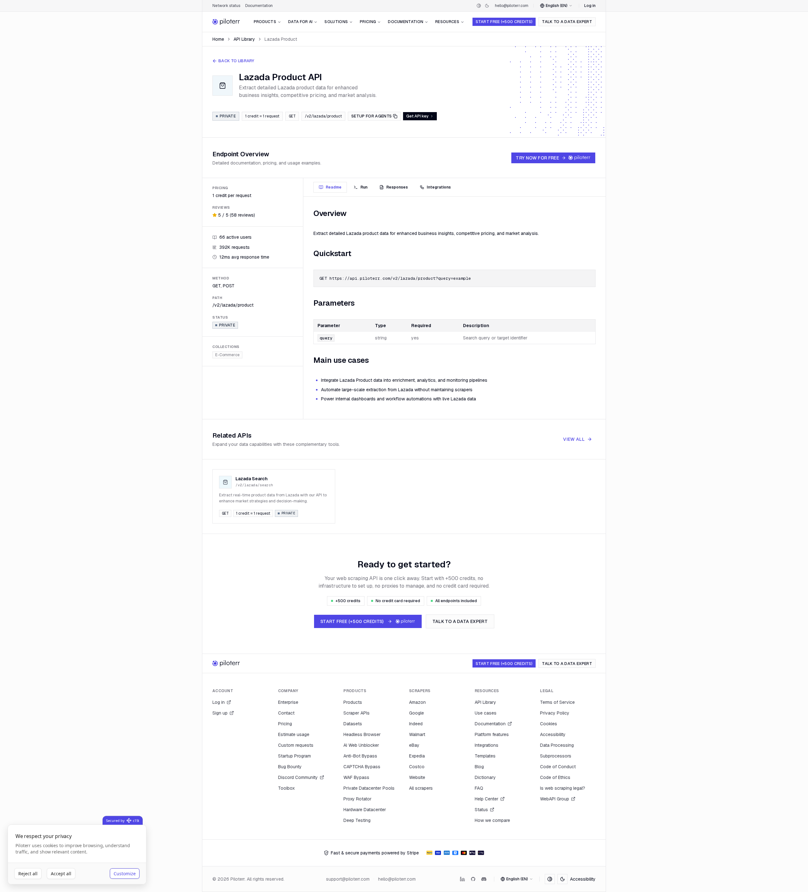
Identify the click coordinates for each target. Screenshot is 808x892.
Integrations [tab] (439, 187)
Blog (479, 766)
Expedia (417, 756)
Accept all (61, 874)
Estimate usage (293, 734)
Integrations (486, 745)
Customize (125, 874)
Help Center (486, 799)
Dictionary (485, 777)
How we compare (492, 820)
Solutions (336, 21)
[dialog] (77, 854)
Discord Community (298, 777)
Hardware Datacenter (364, 809)
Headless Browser (362, 734)
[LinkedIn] (462, 879)
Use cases (485, 713)
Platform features (492, 734)
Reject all (28, 874)
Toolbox (286, 788)
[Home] (226, 21)
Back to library (236, 60)
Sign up (220, 713)
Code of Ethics (555, 777)
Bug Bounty (290, 766)
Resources (447, 21)
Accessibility (553, 734)
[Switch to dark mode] (487, 6)
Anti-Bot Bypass (360, 756)
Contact (286, 713)
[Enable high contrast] (479, 6)
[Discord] (484, 879)
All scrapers (421, 788)
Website (417, 777)
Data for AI (300, 21)
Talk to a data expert (567, 21)
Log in (590, 5)
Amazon (417, 702)
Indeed (416, 724)
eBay (414, 745)
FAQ (479, 788)
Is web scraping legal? (562, 788)
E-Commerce (227, 354)
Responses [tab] (397, 187)
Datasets (352, 724)
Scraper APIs (356, 713)
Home (218, 39)
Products (265, 21)
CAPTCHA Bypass (361, 766)
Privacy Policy (554, 713)
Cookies (548, 724)
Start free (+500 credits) (504, 21)
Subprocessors (555, 756)
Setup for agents (371, 116)
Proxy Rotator (357, 799)
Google (416, 713)
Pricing (368, 21)
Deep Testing (357, 820)
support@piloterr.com (348, 879)
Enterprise (288, 702)
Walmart (417, 734)
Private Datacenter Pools (369, 788)
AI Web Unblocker (361, 745)
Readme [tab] (334, 187)
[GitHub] (473, 879)
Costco (417, 766)
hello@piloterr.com (511, 5)
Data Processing (557, 745)
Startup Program (294, 756)
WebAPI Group (554, 799)
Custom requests (295, 745)
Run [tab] (363, 187)
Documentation (259, 5)
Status (481, 809)
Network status (226, 5)
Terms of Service (557, 702)
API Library (244, 39)
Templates (485, 756)
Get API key (417, 116)
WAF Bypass (356, 777)
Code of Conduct (558, 766)
